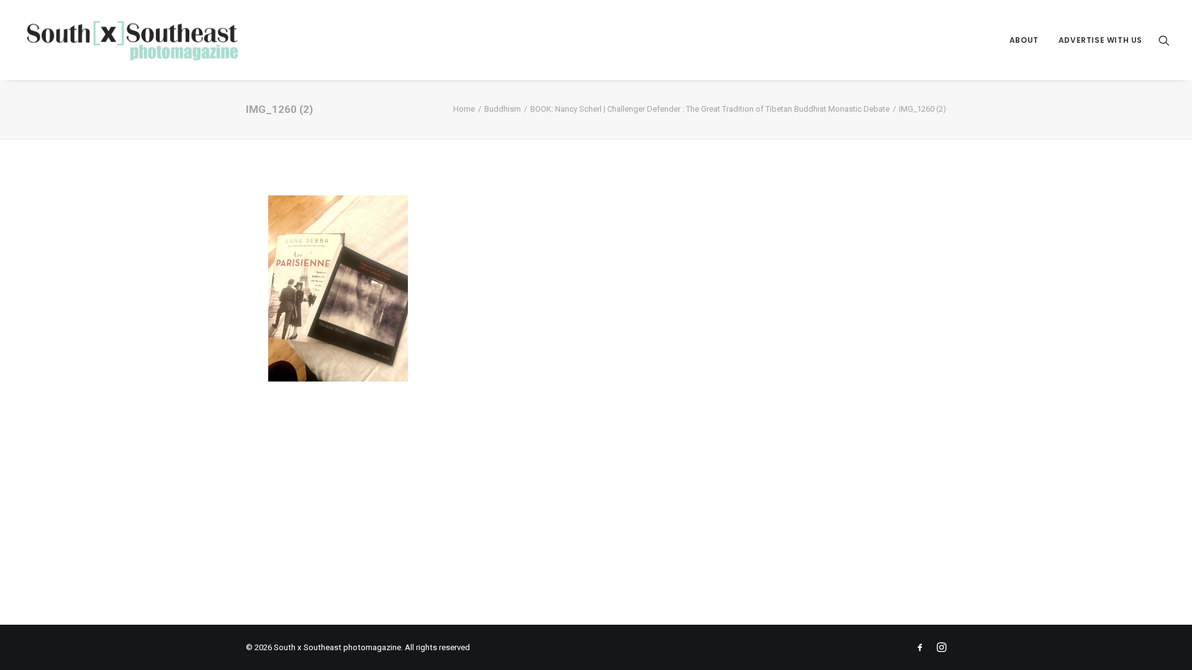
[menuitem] (1024, 40)
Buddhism (502, 109)
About (1024, 40)
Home (464, 109)
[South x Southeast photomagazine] (132, 40)
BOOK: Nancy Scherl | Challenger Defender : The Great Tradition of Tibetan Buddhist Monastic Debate (710, 109)
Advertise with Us (1100, 40)
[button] (1164, 40)
